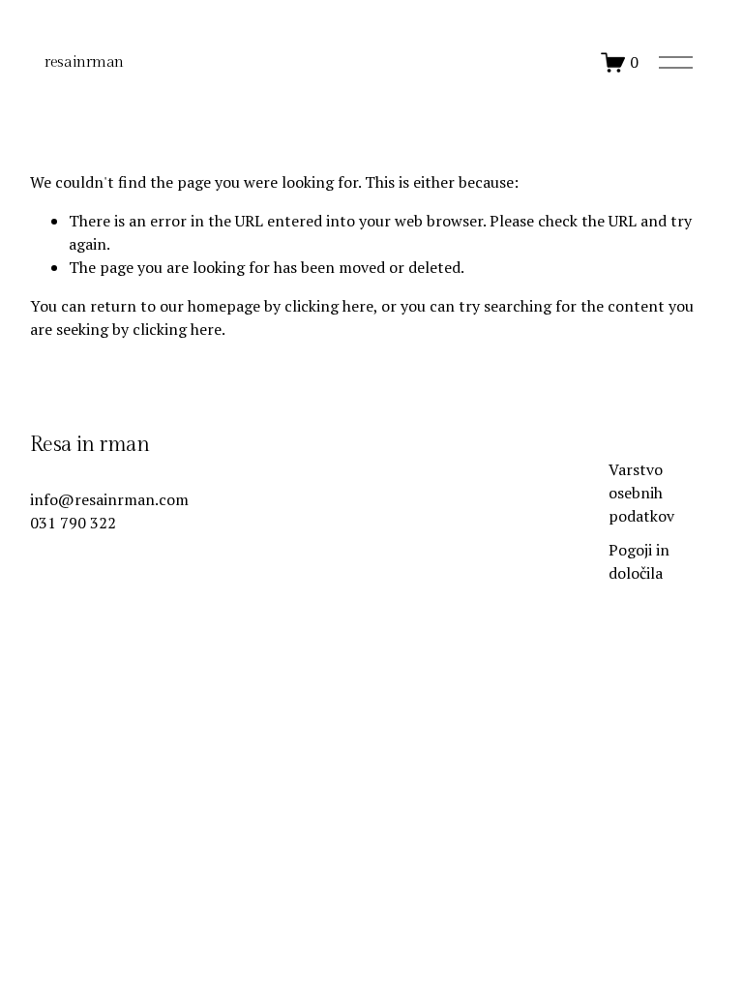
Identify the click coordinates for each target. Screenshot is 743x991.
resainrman (84, 62)
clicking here (328, 305)
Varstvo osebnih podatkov (641, 492)
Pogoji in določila (639, 561)
